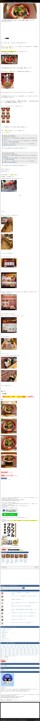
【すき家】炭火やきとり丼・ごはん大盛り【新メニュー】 (17, 20)
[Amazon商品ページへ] (10, 545)
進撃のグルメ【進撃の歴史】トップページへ (9, 699)
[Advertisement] (20, 30)
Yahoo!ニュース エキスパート (6, 640)
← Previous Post (3, 567)
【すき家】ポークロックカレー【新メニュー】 (18, 619)
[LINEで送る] (4, 38)
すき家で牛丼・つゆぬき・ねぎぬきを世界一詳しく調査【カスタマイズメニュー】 (7, 561)
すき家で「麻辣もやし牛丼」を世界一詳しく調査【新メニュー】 (3, 560)
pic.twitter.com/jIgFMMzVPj (9, 159)
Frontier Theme (37, 720)
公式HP (18, 126)
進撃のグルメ (3, 0)
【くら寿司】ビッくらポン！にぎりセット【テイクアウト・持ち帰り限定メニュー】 (24, 612)
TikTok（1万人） (4, 633)
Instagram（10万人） (5, 632)
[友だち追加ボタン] (10, 516)
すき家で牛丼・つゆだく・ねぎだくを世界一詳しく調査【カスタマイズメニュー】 (12, 561)
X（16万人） (4, 630)
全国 (9, 21)
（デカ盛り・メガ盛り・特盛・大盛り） (17, 691)
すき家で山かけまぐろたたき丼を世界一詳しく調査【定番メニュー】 (25, 560)
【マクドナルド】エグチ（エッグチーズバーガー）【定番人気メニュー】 (22, 622)
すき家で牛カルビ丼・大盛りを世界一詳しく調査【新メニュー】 (15, 165)
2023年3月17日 (4, 21)
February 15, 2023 (13, 162)
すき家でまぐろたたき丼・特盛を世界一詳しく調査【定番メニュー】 (16, 560)
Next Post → (37, 567)
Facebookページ (4, 635)
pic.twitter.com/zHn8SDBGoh (14, 141)
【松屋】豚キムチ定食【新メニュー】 (17, 599)
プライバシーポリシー (5, 638)
